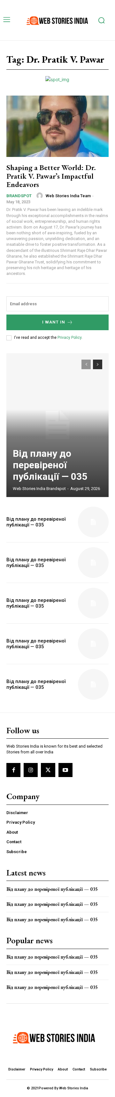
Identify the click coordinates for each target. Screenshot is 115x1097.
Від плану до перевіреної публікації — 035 (50, 465)
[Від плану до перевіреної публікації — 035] (57, 425)
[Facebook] (13, 770)
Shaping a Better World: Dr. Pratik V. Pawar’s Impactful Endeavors (51, 175)
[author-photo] (40, 195)
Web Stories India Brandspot (39, 488)
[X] (48, 770)
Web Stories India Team (68, 195)
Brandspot (19, 195)
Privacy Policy (69, 337)
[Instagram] (31, 770)
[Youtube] (65, 770)
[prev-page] (86, 364)
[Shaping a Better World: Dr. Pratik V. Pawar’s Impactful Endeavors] (57, 126)
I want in (53, 322)
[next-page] (97, 364)
